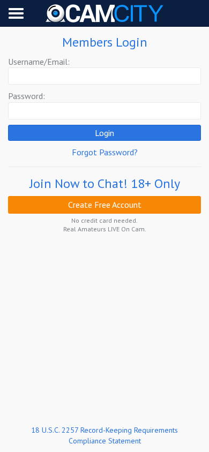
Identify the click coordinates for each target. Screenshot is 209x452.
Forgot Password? (105, 152)
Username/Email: (39, 61)
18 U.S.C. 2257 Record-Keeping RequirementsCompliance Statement (104, 435)
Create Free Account (104, 204)
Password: (26, 96)
